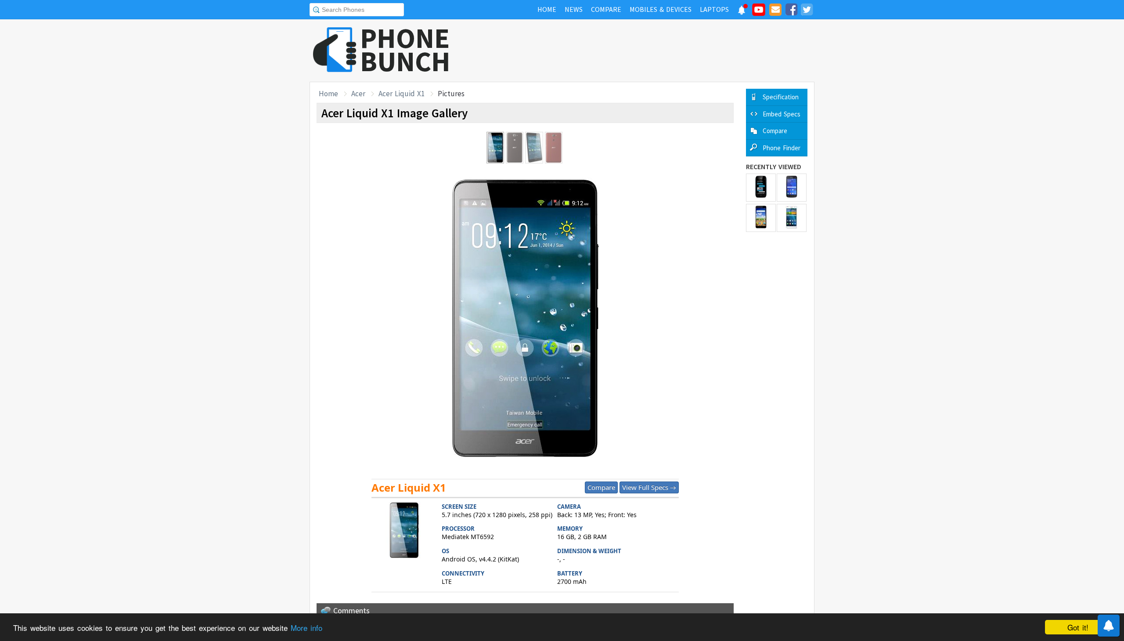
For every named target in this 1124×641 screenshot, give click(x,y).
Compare (601, 487)
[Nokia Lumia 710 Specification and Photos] (761, 188)
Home (328, 93)
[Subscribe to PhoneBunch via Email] (775, 11)
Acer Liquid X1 (401, 93)
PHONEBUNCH (405, 49)
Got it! (1077, 627)
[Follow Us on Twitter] (806, 11)
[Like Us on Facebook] (791, 11)
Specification (781, 97)
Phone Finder (781, 148)
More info (306, 627)
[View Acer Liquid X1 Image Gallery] (404, 531)
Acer (358, 93)
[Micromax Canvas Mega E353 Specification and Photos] (761, 218)
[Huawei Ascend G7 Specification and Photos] (792, 218)
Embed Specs (781, 114)
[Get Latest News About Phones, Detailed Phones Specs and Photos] (335, 50)
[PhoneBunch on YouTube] (758, 12)
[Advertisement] (654, 50)
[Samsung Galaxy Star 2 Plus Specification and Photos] (792, 188)
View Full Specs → (649, 487)
